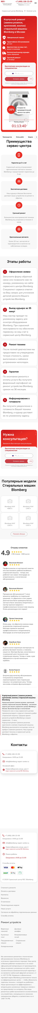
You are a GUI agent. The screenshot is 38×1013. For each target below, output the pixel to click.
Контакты (4, 895)
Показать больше (19, 534)
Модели (30, 137)
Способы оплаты (7, 916)
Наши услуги (6, 909)
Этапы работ (20, 137)
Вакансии (5, 898)
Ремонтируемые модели (10, 905)
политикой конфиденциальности (19, 84)
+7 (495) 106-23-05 (24, 1)
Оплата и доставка (8, 891)
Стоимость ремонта (8, 888)
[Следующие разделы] (36, 137)
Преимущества (7, 137)
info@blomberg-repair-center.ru (17, 761)
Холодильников (7, 946)
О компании (5, 902)
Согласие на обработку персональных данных (19, 912)
